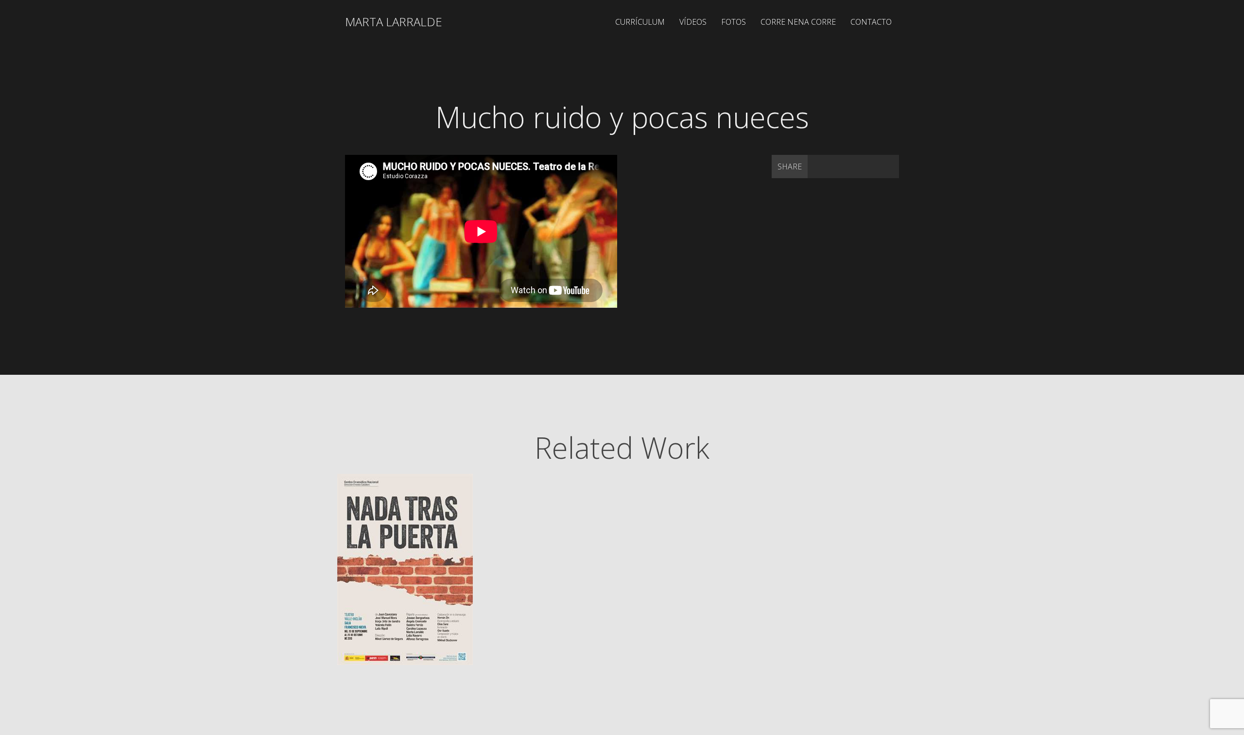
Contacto (871, 22)
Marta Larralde (393, 22)
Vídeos (693, 22)
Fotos (733, 22)
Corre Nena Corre (798, 22)
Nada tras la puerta (427, 515)
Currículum (640, 22)
